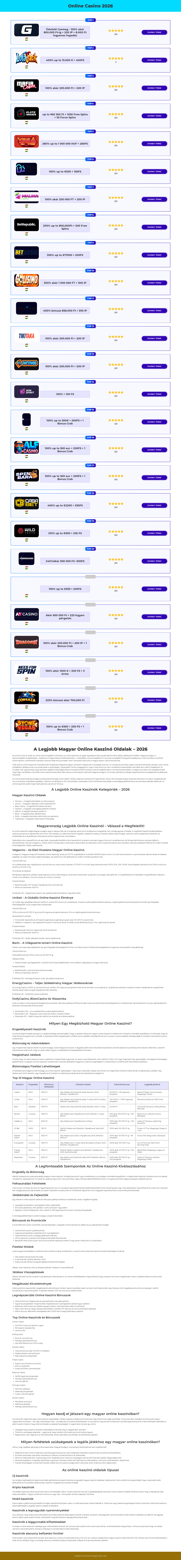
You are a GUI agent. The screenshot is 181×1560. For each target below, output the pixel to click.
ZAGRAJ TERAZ (154, 32)
